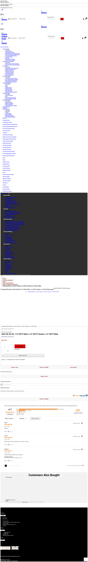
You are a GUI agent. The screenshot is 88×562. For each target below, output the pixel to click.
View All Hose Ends (9, 75)
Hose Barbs (7, 215)
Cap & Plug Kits (8, 241)
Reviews (4, 525)
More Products (6, 109)
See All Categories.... (10, 256)
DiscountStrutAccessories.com (9, 524)
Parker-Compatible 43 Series (11, 213)
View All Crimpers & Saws (10, 98)
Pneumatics (8, 255)
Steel (6, 85)
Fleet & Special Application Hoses (12, 54)
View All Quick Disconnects (11, 81)
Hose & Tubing (6, 49)
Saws (6, 96)
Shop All (4, 118)
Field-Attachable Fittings (10, 214)
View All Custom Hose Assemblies (12, 64)
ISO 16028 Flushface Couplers (11, 79)
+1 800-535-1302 (6, 532)
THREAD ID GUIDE (21, 38)
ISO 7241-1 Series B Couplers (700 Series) (14, 224)
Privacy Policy (5, 523)
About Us (20, 274)
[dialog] (44, 3)
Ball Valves (7, 111)
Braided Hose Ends (9, 70)
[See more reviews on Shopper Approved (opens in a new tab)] (12, 431)
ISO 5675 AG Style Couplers (11, 78)
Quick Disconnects (7, 76)
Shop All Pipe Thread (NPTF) (7, 328)
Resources (5, 274)
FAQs (29, 274)
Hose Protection (8, 56)
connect (2, 540)
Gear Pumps (8, 248)
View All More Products (10, 117)
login (6, 336)
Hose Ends (5, 66)
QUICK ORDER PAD (13, 38)
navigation (3, 515)
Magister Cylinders (9, 103)
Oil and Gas (7, 269)
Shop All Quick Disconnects (11, 80)
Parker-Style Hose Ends (10, 69)
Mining (6, 271)
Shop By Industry (7, 258)
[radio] (44, 409)
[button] (3, 29)
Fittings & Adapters (7, 83)
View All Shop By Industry (11, 273)
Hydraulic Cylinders (7, 100)
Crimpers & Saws (6, 93)
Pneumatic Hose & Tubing (11, 201)
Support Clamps (8, 114)
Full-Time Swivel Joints (10, 240)
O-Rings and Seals (9, 254)
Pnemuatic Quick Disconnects (12, 227)
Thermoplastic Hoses (9, 52)
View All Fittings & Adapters (11, 92)
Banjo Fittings (8, 238)
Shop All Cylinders (9, 104)
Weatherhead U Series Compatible (13, 212)
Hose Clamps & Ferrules (10, 216)
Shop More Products (9, 115)
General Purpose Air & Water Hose (12, 53)
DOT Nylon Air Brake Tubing (11, 55)
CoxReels (7, 58)
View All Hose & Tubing (10, 60)
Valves (6, 249)
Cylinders (7, 246)
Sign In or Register (4, 46)
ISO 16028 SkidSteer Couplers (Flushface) (14, 221)
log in (6, 359)
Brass (6, 86)
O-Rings (7, 112)
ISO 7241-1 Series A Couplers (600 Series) (14, 223)
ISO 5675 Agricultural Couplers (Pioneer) (14, 222)
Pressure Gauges (9, 252)
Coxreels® (7, 250)
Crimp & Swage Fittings (10, 211)
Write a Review (35, 418)
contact (2, 530)
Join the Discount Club (13, 274)
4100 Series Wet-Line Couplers (12, 225)
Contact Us (25, 274)
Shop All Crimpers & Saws (10, 97)
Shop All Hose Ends (9, 73)
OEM (6, 272)
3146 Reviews (11, 414)
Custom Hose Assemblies (8, 61)
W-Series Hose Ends (9, 71)
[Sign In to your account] (1, 29)
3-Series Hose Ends (9, 72)
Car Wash (7, 261)
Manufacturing (8, 266)
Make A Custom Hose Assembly (12, 63)
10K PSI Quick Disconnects (11, 229)
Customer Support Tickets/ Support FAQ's (11, 522)
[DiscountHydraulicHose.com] (44, 26)
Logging (7, 270)
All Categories (6, 244)
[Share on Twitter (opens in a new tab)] (10, 431)
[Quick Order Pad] (2, 24)
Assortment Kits (8, 89)
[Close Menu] (8, 193)
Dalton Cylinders (8, 102)
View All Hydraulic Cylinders (11, 105)
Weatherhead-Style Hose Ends (11, 68)
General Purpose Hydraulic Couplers (13, 228)
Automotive (8, 264)
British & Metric (8, 88)
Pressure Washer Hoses (10, 203)
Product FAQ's (6, 521)
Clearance (5, 107)
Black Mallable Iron (9, 239)
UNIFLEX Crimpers (9, 95)
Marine (6, 263)
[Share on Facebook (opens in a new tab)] (8, 431)
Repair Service (8, 265)
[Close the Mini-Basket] (9, 2)
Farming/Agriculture (9, 262)
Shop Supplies (8, 113)
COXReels (7, 205)
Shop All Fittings (8, 90)
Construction (8, 267)
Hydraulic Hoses (8, 51)
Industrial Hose (8, 199)
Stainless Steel (8, 87)
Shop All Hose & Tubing (10, 59)
